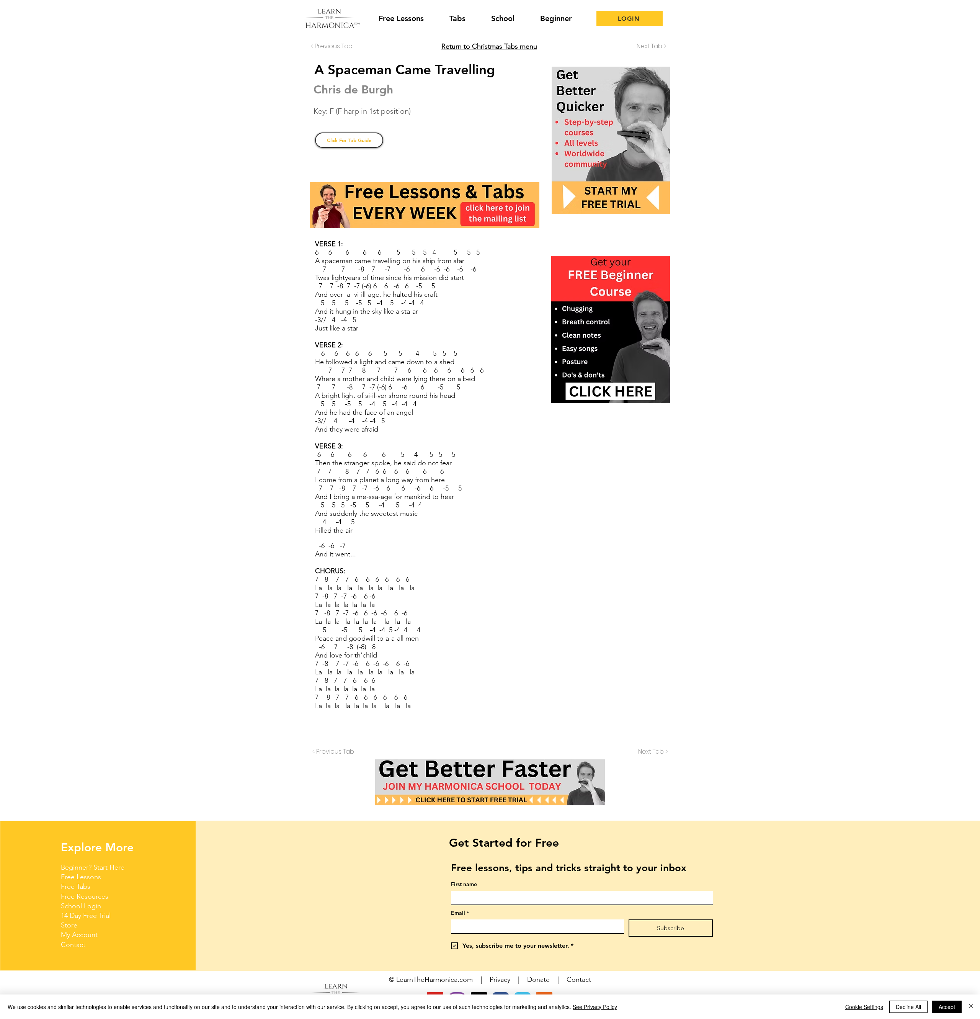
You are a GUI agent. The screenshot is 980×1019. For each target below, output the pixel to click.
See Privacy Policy (595, 1007)
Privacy (500, 979)
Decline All (908, 1007)
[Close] (970, 1007)
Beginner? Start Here (92, 867)
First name (464, 884)
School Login (81, 906)
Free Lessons (81, 877)
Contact (73, 944)
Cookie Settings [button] (864, 1007)
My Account (79, 935)
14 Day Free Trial (86, 915)
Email (460, 913)
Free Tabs (75, 886)
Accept (947, 1007)
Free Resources (84, 896)
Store (69, 925)
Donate (538, 979)
